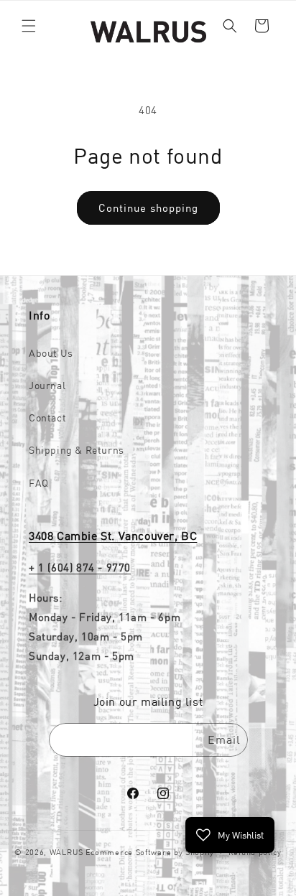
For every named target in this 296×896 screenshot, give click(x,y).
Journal (47, 385)
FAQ (39, 483)
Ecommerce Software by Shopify (149, 852)
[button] (29, 26)
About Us (51, 353)
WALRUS (66, 852)
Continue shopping (148, 208)
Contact (47, 417)
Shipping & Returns (76, 450)
